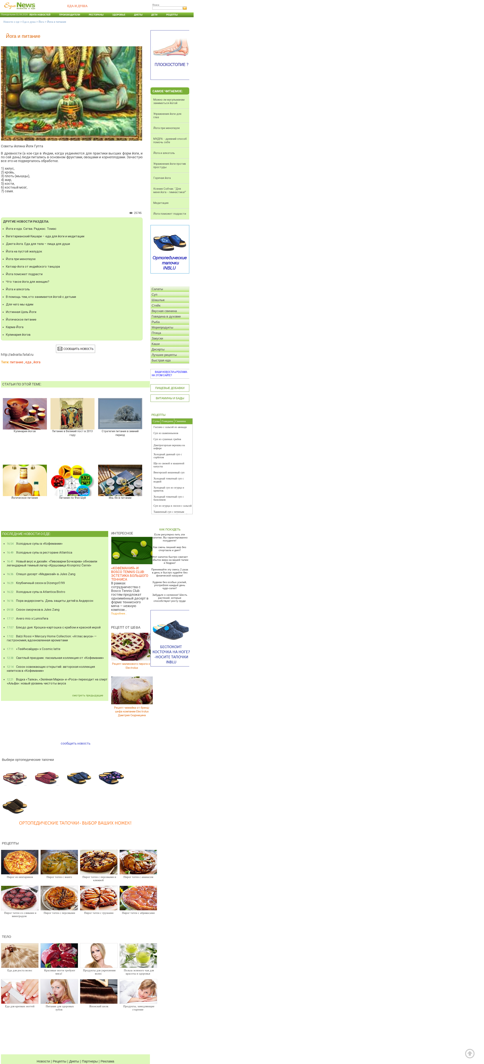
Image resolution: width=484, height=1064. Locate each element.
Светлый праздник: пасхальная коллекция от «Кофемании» (55, 658)
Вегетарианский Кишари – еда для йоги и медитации (45, 236)
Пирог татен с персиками (59, 912)
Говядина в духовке (166, 316)
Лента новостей (39, 14)
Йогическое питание (21, 319)
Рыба (156, 322)
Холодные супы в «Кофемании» (35, 543)
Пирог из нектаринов (20, 876)
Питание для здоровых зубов (60, 1008)
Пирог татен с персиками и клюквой (99, 878)
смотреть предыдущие (87, 695)
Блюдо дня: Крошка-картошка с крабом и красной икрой (54, 627)
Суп (154, 294)
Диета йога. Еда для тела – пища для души (38, 244)
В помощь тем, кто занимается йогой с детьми (41, 297)
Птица (156, 333)
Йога (41, 21)
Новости (43, 1061)
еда (28, 362)
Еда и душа (29, 21)
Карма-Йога (14, 327)
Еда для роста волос (19, 970)
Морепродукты (162, 327)
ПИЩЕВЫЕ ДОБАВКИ (170, 388)
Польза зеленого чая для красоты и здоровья (139, 972)
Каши (156, 344)
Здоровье (118, 14)
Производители (69, 14)
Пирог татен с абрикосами (138, 912)
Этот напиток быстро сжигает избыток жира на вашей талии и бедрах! (169, 559)
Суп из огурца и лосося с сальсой (173, 505)
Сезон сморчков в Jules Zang (33, 609)
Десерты (158, 349)
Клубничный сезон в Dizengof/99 (36, 583)
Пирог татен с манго (59, 876)
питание (16, 362)
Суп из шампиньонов (166, 433)
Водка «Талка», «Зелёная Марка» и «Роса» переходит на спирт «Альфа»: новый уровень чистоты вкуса (57, 681)
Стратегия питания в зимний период (120, 433)
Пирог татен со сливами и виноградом (20, 914)
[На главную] (19, 11)
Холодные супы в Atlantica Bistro (36, 592)
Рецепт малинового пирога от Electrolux (132, 665)
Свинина (180, 421)
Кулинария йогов (18, 334)
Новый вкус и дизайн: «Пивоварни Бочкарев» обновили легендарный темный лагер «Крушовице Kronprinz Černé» (52, 563)
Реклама (107, 1061)
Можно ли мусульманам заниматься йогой (169, 101)
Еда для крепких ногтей (19, 1006)
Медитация (160, 203)
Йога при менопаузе (21, 259)
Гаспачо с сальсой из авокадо (170, 427)
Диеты (138, 14)
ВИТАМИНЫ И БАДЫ (170, 398)
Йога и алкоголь (18, 289)
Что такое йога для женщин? (27, 281)
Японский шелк (98, 1006)
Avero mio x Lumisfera (27, 618)
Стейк (156, 305)
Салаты (157, 289)
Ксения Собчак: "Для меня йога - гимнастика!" (169, 190)
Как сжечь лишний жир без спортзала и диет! (169, 549)
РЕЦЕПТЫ (158, 414)
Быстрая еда (161, 360)
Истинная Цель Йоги (21, 312)
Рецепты (172, 14)
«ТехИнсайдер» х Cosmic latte (33, 649)
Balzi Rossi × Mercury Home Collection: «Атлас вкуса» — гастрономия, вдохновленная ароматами (52, 638)
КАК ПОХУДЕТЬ (170, 529)
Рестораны (96, 14)
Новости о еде (11, 21)
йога (36, 362)
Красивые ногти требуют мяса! (59, 972)
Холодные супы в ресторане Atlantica (39, 552)
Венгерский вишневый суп (169, 472)
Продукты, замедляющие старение (138, 1008)
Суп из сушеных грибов (167, 439)
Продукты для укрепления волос (99, 972)
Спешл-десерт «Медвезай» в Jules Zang (41, 574)
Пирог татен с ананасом (138, 876)
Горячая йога (162, 178)
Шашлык (158, 300)
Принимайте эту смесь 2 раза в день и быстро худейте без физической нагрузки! (169, 572)
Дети (154, 14)
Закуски (157, 338)
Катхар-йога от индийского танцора (33, 266)
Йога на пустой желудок (24, 251)
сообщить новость (75, 743)
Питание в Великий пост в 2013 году (72, 433)
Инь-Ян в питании (120, 497)
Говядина (167, 421)
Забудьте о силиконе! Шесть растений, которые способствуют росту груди (169, 597)
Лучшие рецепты (164, 355)
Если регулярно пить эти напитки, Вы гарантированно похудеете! (170, 537)
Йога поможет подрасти (24, 274)
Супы (156, 421)
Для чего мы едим (19, 304)
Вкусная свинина (164, 311)
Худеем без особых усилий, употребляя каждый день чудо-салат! (169, 585)
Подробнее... (119, 613)
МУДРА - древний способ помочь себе (170, 140)
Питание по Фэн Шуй (72, 497)
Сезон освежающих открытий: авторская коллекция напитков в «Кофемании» (51, 669)
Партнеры (90, 1061)
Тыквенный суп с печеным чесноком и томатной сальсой (170, 513)
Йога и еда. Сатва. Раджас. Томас (31, 229)
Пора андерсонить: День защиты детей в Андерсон (50, 601)
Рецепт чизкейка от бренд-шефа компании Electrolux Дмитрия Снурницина (132, 711)
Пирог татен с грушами (98, 912)
